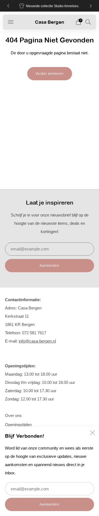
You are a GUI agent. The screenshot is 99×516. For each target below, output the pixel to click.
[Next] (90, 5)
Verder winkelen (49, 74)
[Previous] (8, 5)
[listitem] (49, 6)
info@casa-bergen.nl (37, 341)
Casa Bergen (49, 22)
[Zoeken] (88, 22)
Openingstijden (18, 424)
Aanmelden (49, 504)
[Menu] (10, 22)
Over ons (13, 415)
